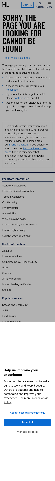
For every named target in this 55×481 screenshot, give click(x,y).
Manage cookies (27, 431)
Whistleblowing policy (14, 218)
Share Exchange (11, 321)
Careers (6, 273)
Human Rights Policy (14, 230)
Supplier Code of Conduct (16, 235)
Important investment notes (18, 191)
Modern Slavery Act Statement (19, 224)
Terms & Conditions (13, 196)
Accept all (28, 422)
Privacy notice (10, 207)
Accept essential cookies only (27, 412)
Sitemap (6, 289)
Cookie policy (10, 202)
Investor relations (12, 256)
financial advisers (18, 144)
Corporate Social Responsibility (19, 261)
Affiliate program (11, 278)
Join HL (27, 4)
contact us (20, 98)
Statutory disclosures (14, 185)
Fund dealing (9, 316)
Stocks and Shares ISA (15, 304)
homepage (12, 89)
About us (7, 250)
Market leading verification (17, 284)
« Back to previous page (16, 57)
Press (5, 267)
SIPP (5, 310)
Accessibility (9, 213)
